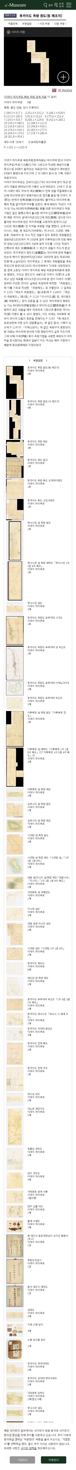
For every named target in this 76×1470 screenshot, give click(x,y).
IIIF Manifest (65, 90)
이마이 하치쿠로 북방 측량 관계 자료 (26, 97)
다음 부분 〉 (61, 23)
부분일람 (27, 23)
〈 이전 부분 (43, 23)
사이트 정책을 (29, 1448)
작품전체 (13, 23)
